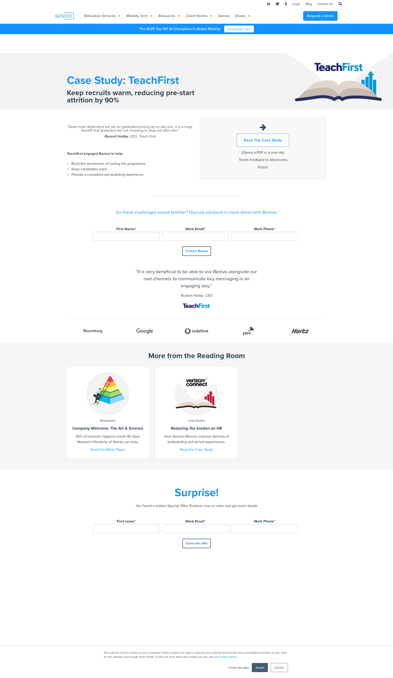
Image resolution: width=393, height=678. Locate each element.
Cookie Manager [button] (238, 667)
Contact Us (325, 4)
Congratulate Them (239, 29)
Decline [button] (279, 667)
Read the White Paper (108, 449)
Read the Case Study (196, 449)
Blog (309, 4)
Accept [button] (260, 667)
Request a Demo (320, 16)
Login (296, 4)
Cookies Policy (228, 656)
